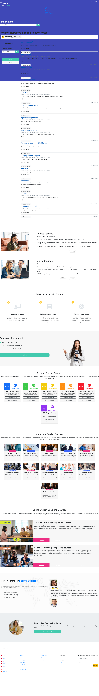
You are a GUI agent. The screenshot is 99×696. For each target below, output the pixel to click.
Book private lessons (12, 397)
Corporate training (49, 13)
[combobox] (10, 57)
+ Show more (62, 249)
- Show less (72, 251)
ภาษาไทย (4, 668)
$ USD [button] (91, 1)
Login (2, 5)
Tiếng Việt (5, 671)
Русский (4, 661)
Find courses (48, 10)
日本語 (4, 658)
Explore (82, 540)
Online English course (24, 664)
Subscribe (95, 665)
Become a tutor (23, 669)
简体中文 (4, 666)
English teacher (22, 662)
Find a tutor (48, 9)
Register (8, 5)
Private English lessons (24, 660)
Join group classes (12, 400)
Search (10, 59)
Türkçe (4, 663)
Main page (47, 7)
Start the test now (48, 631)
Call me (24, 355)
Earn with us (22, 667)
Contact (47, 17)
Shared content (26, 52)
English (4, 655)
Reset (10, 62)
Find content (44, 660)
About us (47, 15)
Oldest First (17, 36)
